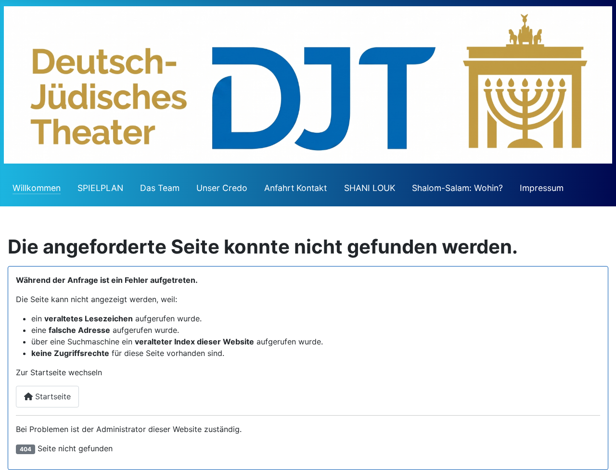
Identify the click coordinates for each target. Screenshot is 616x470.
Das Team (160, 188)
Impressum (542, 188)
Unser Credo (221, 188)
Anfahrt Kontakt (295, 188)
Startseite (52, 396)
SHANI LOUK (369, 188)
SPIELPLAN (100, 188)
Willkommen (37, 188)
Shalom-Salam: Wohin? (457, 188)
